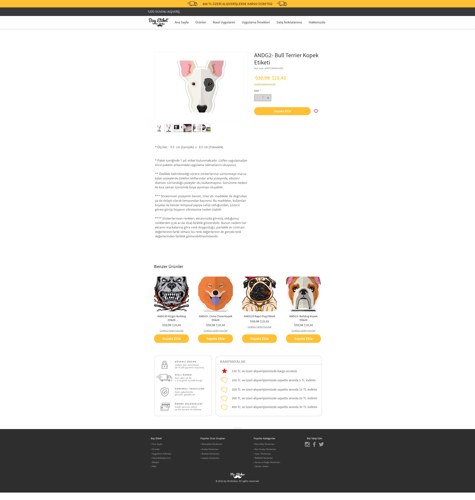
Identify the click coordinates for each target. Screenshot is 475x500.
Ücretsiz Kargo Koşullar (265, 84)
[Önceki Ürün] (149, 294)
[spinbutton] (262, 98)
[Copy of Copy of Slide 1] (242, 0)
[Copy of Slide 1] (237, 0)
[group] (237, 309)
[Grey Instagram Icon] (307, 444)
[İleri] (319, 5)
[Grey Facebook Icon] (314, 444)
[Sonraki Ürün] (326, 294)
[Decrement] (257, 98)
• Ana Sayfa (156, 444)
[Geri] (156, 5)
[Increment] (268, 98)
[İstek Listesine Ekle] (316, 111)
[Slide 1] (232, 0)
